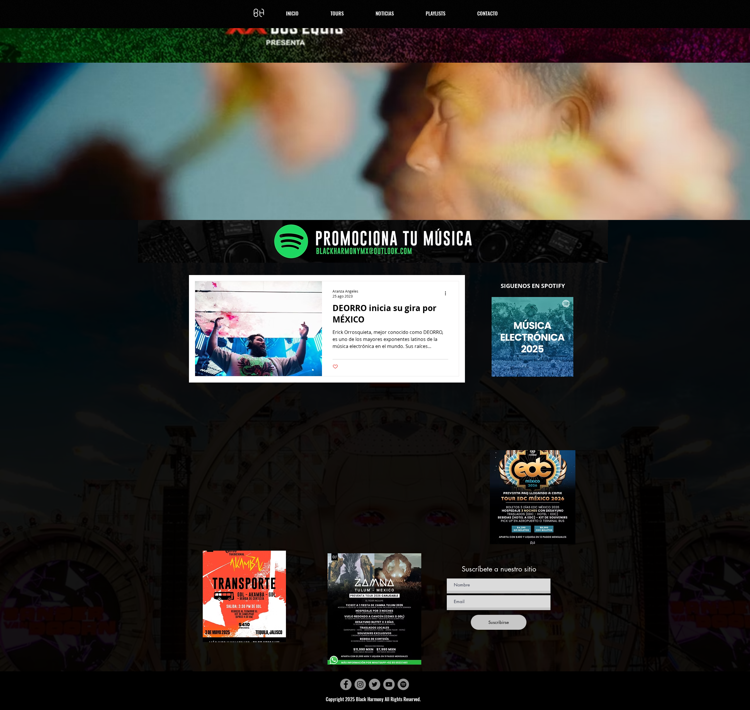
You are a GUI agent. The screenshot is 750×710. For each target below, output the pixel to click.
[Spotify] (403, 684)
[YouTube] (389, 684)
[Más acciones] (447, 293)
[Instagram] (360, 684)
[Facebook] (346, 684)
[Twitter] (374, 684)
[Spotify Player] (532, 441)
